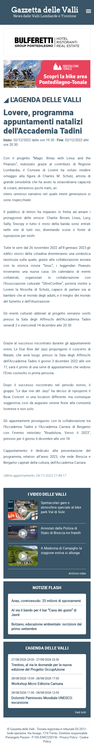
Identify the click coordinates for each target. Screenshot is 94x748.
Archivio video (77, 573)
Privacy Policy (68, 737)
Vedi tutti (80, 712)
